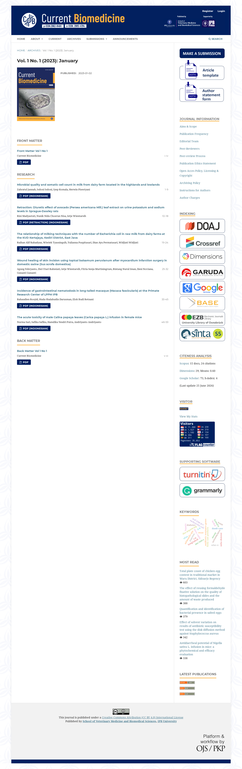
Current (55, 38)
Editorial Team (189, 141)
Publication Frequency (194, 134)
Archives (74, 38)
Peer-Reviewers (189, 148)
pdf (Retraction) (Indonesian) (45, 222)
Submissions (95, 38)
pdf (25, 162)
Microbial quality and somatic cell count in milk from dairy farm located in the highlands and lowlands (88, 184)
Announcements (125, 38)
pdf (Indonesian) (35, 195)
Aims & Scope (188, 126)
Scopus (184, 363)
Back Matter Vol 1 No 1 (32, 351)
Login (221, 11)
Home (21, 38)
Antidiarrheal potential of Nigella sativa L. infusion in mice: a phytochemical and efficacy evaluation (201, 648)
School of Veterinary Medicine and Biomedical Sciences (119, 721)
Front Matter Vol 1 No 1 (32, 151)
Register (207, 11)
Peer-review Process (192, 156)
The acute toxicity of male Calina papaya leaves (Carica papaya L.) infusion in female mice (79, 317)
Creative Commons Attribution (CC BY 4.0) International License (142, 717)
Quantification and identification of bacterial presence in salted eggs (202, 610)
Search (217, 38)
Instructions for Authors (195, 190)
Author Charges (190, 197)
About (36, 38)
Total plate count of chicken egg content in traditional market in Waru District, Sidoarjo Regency (200, 574)
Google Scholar (189, 378)
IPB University (167, 721)
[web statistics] (184, 409)
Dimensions (187, 371)
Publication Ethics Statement (198, 163)
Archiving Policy (190, 183)
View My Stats (188, 416)
